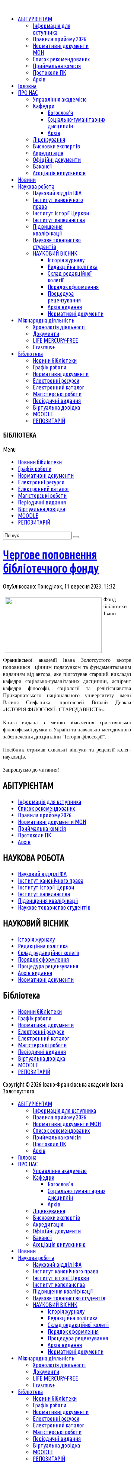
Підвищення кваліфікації (48, 900)
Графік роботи (34, 1018)
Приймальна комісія (42, 828)
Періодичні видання (42, 1051)
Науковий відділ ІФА (42, 874)
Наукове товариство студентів (54, 907)
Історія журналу (36, 939)
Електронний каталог (43, 1038)
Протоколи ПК (34, 835)
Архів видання (35, 972)
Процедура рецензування (48, 966)
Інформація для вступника (49, 801)
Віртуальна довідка (41, 1058)
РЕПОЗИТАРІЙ (34, 1071)
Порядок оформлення (43, 959)
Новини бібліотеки (40, 1011)
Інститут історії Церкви (46, 887)
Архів (24, 842)
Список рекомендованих (46, 808)
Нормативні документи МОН (52, 821)
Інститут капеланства (44, 894)
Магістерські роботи (42, 1045)
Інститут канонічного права (50, 880)
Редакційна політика (43, 946)
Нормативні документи (46, 979)
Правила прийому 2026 (44, 815)
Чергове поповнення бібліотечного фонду (51, 561)
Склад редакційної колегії (48, 952)
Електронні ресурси (41, 1031)
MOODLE (28, 1065)
